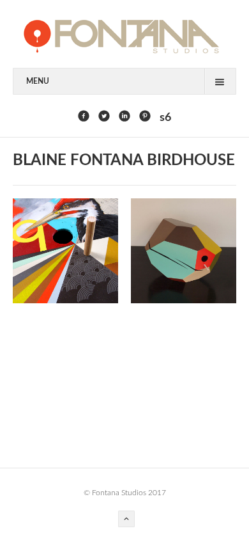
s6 (165, 117)
